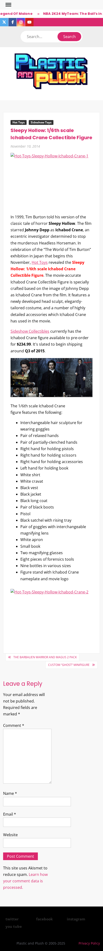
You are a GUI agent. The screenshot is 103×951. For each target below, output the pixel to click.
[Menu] (8, 5)
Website (10, 834)
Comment (13, 725)
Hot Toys (18, 122)
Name (10, 793)
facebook (44, 919)
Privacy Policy (89, 943)
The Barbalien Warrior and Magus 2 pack (45, 657)
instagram (76, 919)
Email (9, 814)
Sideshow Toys (41, 122)
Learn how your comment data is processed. (25, 881)
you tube (14, 926)
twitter (12, 919)
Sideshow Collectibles (30, 331)
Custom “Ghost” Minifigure (69, 665)
